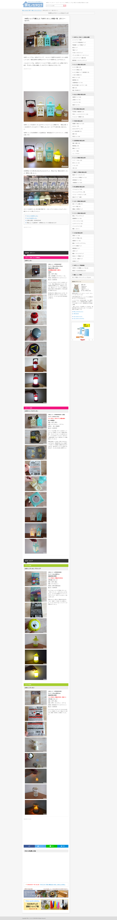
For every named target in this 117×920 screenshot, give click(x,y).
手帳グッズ (74, 50)
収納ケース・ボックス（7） (78, 174)
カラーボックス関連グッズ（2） (79, 177)
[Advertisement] (46, 79)
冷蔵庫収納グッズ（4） (77, 82)
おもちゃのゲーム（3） (77, 128)
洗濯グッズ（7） (76, 104)
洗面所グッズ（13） (77, 97)
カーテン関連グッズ (77, 245)
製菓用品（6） (75, 80)
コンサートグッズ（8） (77, 223)
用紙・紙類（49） (76, 143)
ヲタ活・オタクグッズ (77, 52)
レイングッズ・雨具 (77, 39)
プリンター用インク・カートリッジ (80, 55)
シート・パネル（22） (77, 160)
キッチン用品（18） (77, 67)
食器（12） (75, 87)
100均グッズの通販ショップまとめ (80, 268)
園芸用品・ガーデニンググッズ (79, 60)
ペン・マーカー (75, 153)
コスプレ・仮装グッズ (77, 258)
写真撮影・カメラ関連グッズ (79, 45)
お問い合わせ (76, 313)
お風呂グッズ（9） (76, 99)
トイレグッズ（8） (76, 102)
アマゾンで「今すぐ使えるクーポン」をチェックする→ (53, 884)
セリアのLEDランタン (32, 218)
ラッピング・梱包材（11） (78, 116)
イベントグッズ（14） (77, 226)
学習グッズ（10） (76, 136)
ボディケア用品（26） (77, 238)
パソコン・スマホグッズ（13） (79, 194)
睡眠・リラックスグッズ (78, 253)
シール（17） (75, 165)
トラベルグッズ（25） (77, 189)
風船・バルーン (75, 228)
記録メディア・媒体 (77, 197)
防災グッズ (74, 47)
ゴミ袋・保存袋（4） (77, 74)
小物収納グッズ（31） (77, 182)
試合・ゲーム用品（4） (77, 203)
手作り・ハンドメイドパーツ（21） (80, 114)
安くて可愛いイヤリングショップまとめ (81, 277)
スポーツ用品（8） (76, 206)
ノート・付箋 (75, 151)
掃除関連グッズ (75, 248)
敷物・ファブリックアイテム (79, 243)
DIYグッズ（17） (76, 162)
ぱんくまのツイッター (78, 316)
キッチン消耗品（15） (77, 69)
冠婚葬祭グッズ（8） (77, 218)
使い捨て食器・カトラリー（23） (80, 85)
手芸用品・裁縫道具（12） (78, 111)
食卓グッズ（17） (76, 77)
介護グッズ (74, 250)
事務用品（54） (76, 145)
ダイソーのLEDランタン (32, 215)
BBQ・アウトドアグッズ (78, 215)
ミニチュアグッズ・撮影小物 (79, 57)
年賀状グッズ (75, 261)
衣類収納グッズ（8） (77, 180)
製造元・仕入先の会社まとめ (79, 270)
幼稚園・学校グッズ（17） (78, 123)
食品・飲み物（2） (76, 90)
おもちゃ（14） (76, 126)
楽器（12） (75, 133)
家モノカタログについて (78, 311)
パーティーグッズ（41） (78, 221)
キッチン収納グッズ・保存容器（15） (81, 72)
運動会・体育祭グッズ (77, 209)
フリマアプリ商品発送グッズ (79, 42)
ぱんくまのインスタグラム (79, 318)
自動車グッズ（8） (76, 240)
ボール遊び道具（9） (77, 131)
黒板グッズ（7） (76, 148)
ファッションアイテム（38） (79, 192)
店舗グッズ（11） (76, 235)
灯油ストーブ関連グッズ (78, 256)
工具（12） (75, 168)
